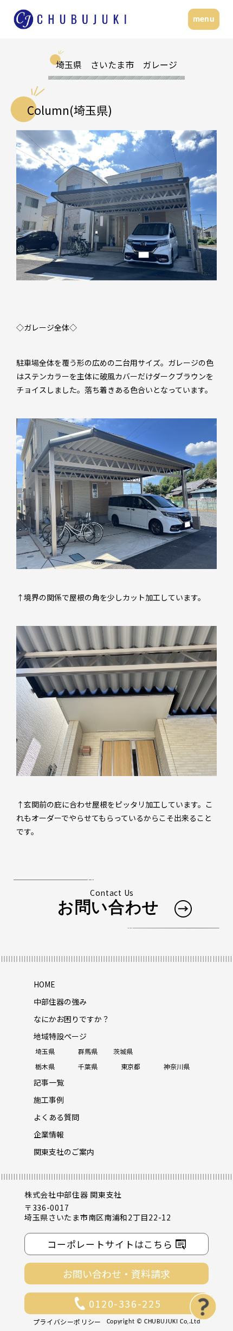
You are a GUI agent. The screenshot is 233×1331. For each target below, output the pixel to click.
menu (204, 19)
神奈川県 (177, 1066)
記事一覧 (49, 1082)
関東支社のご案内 (64, 1151)
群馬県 (88, 1051)
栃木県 (45, 1066)
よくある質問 (56, 1117)
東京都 (130, 1066)
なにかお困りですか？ (71, 1018)
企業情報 (49, 1134)
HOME (44, 984)
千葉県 (88, 1066)
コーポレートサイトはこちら (110, 1244)
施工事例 (49, 1099)
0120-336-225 (125, 1303)
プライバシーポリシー (67, 1322)
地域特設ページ (60, 1036)
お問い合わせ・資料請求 (116, 1274)
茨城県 (123, 1051)
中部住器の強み (60, 1001)
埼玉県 (45, 1051)
